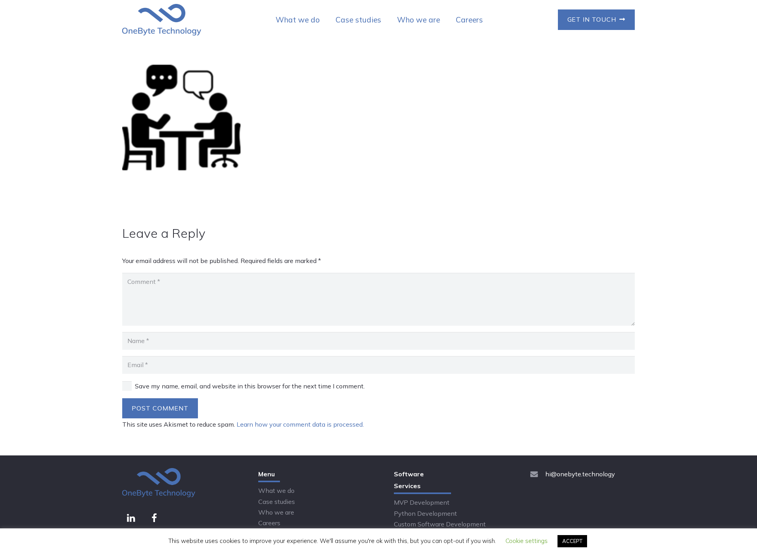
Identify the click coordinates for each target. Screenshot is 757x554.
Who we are (276, 512)
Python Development (425, 513)
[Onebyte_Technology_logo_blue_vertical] (161, 19)
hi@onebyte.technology (580, 474)
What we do (276, 490)
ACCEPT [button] (572, 541)
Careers (269, 523)
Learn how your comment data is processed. (300, 424)
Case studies (276, 502)
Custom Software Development (440, 524)
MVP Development (421, 502)
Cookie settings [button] (526, 541)
